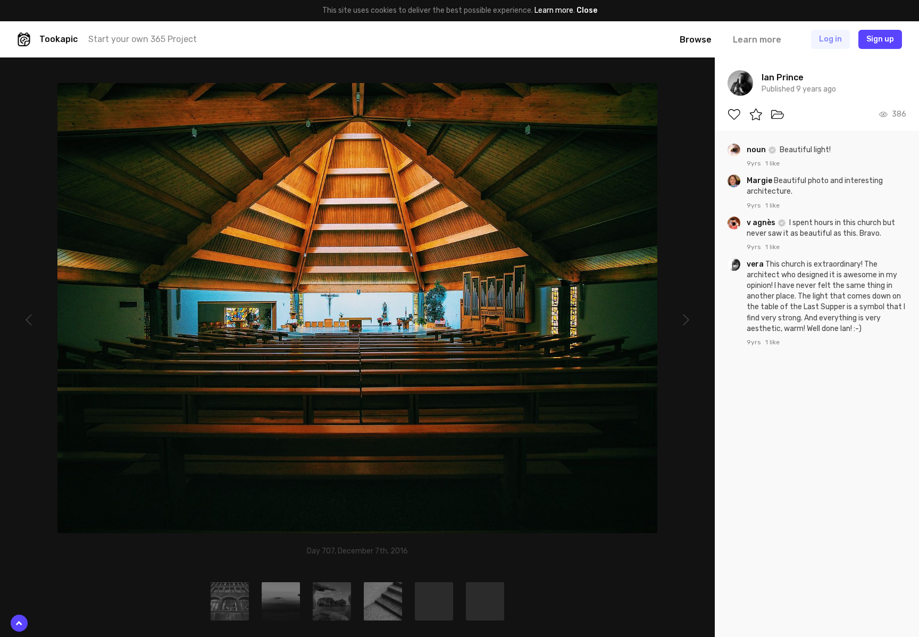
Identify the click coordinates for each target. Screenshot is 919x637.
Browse (696, 40)
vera (756, 264)
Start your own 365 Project (142, 39)
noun (757, 149)
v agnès (762, 222)
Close (587, 10)
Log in (830, 39)
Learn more (553, 10)
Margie (760, 180)
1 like (772, 163)
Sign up (880, 39)
